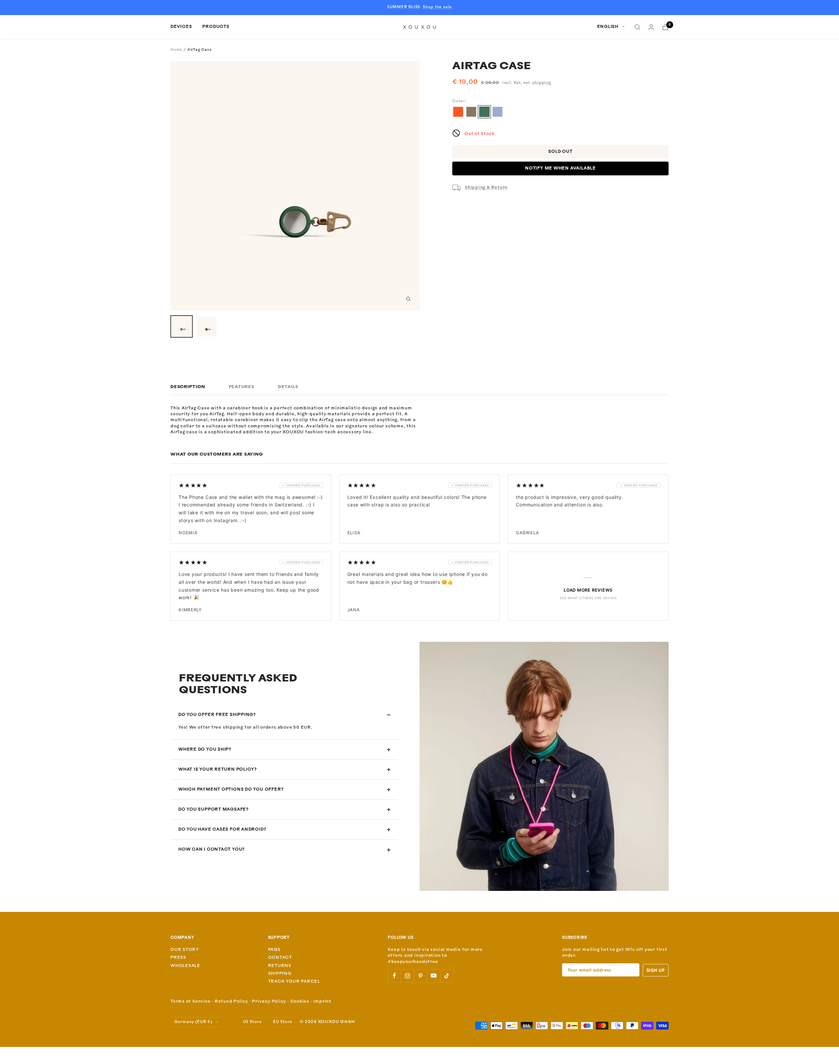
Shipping (280, 974)
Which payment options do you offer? (230, 789)
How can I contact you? (211, 849)
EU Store (282, 1022)
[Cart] (665, 27)
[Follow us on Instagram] (407, 975)
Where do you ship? (204, 749)
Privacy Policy (269, 1001)
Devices (181, 27)
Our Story (184, 950)
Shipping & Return (486, 188)
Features (241, 387)
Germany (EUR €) (193, 1022)
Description (187, 387)
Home (176, 50)
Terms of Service (190, 1001)
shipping (541, 83)
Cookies (299, 1001)
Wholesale (185, 966)
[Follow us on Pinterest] (420, 975)
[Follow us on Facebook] (394, 975)
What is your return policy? (217, 769)
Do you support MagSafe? (213, 809)
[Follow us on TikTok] (446, 975)
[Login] (651, 27)
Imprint (322, 1001)
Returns (279, 966)
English (607, 27)
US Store (252, 1022)
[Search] (637, 27)
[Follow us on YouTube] (433, 975)
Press (178, 957)
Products (215, 27)
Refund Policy (231, 1001)
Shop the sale (437, 7)
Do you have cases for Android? (222, 829)
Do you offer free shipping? (217, 715)
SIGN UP (655, 970)
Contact (280, 957)
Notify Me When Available (560, 168)
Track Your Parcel (294, 981)
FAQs (274, 950)
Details (288, 387)
